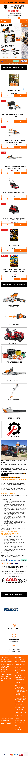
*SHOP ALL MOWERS (20, 669)
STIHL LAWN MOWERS (20, 671)
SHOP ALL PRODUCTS (6, 661)
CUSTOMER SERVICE (6, 678)
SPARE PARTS (4, 676)
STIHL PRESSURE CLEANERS (19, 702)
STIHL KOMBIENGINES (20, 698)
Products (18, 657)
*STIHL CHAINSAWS (20, 661)
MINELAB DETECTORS (6, 674)
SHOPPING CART (5, 659)
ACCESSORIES (4, 673)
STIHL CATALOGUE (19, 659)
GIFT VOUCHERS (19, 715)
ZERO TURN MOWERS (20, 677)
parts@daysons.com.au (20, 727)
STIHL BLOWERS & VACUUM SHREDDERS (20, 688)
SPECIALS (3, 671)
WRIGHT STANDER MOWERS (19, 681)
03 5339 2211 (14, 11)
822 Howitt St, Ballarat (14, 13)
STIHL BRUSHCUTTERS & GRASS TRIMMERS (21, 691)
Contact (17, 718)
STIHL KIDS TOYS (19, 707)
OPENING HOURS (5, 720)
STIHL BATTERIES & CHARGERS (20, 684)
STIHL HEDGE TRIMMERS (18, 694)
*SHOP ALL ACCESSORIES (18, 673)
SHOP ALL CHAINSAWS (7, 664)
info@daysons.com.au (14, 15)
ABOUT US (3, 680)
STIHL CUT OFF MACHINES (19, 705)
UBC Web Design (3, 753)
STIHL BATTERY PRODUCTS (5, 667)
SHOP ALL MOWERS (6, 663)
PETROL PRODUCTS (6, 669)
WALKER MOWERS (19, 679)
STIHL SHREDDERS (20, 700)
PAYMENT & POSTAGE (6, 722)
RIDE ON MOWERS (19, 675)
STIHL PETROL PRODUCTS (18, 666)
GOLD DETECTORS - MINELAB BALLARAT (20, 663)
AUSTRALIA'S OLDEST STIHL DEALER (14, 2)
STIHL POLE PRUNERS (20, 696)
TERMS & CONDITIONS (7, 724)
